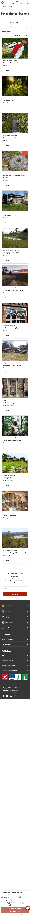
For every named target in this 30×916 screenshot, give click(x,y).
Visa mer (7, 70)
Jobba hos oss (8, 628)
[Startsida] (2, 2)
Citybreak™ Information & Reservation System (14, 693)
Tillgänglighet (8, 617)
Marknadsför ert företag (8, 665)
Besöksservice (8, 606)
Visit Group (12, 690)
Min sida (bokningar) (7, 639)
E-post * (5, 585)
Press (3, 655)
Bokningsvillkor (6, 644)
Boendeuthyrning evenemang (9, 670)
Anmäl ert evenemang (7, 660)
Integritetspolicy (9, 622)
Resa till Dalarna (8, 611)
